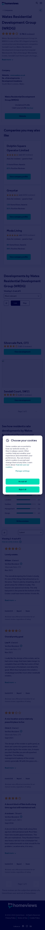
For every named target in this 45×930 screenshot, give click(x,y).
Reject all (22, 489)
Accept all (22, 481)
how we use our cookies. (17, 466)
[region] (22, 465)
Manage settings (22, 471)
